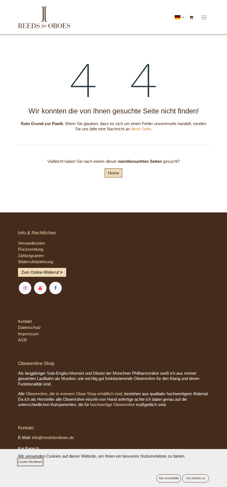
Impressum (28, 333)
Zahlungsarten (31, 255)
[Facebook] (55, 288)
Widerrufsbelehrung (35, 261)
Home (113, 173)
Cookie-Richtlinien (30, 461)
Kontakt (25, 321)
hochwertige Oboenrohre (112, 404)
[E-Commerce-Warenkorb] (191, 17)
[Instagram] (25, 288)
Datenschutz (29, 327)
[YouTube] (40, 288)
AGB (22, 340)
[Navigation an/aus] (204, 17)
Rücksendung (30, 249)
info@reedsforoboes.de (53, 437)
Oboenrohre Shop (36, 363)
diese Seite (141, 128)
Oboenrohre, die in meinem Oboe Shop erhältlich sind (74, 393)
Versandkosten (31, 243)
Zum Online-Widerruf (40, 272)
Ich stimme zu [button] (195, 478)
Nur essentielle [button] (169, 478)
